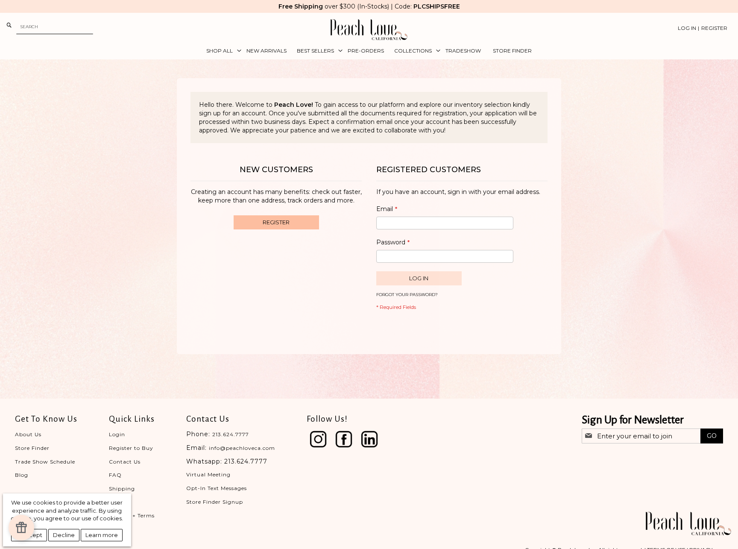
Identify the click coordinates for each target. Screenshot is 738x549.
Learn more (101, 534)
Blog (21, 475)
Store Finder (32, 448)
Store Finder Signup (214, 502)
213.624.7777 (230, 434)
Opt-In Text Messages (216, 488)
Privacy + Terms (132, 515)
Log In (687, 28)
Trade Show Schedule (45, 461)
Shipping (122, 488)
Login (117, 434)
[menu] (369, 50)
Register (714, 28)
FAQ (115, 475)
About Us (28, 434)
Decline (64, 534)
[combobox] (54, 26)
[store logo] (369, 29)
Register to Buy (131, 448)
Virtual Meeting (208, 474)
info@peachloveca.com (242, 448)
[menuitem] (221, 50)
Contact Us (125, 461)
